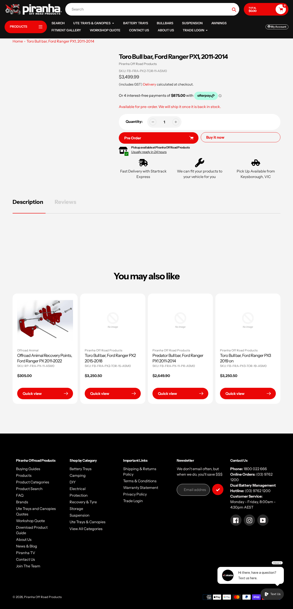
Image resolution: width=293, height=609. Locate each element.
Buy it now (215, 137)
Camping (78, 475)
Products (24, 475)
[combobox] (153, 9)
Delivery (149, 84)
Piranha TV (25, 552)
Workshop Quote (30, 520)
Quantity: (134, 121)
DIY (73, 482)
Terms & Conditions (140, 481)
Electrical (78, 488)
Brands (22, 502)
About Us (24, 539)
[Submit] (217, 489)
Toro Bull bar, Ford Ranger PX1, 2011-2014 (60, 41)
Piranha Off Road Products (138, 64)
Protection (79, 495)
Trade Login (133, 501)
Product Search (29, 488)
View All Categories (86, 528)
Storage (76, 508)
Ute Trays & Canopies (88, 522)
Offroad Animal (27, 350)
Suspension (80, 515)
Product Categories (32, 482)
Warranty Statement (140, 487)
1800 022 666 (255, 468)
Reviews (65, 202)
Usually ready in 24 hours (149, 152)
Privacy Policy (135, 494)
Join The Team (28, 566)
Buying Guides (28, 468)
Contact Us (25, 559)
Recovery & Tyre (83, 502)
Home (18, 41)
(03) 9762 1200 (258, 490)
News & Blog (26, 546)
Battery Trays (81, 468)
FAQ (20, 495)
